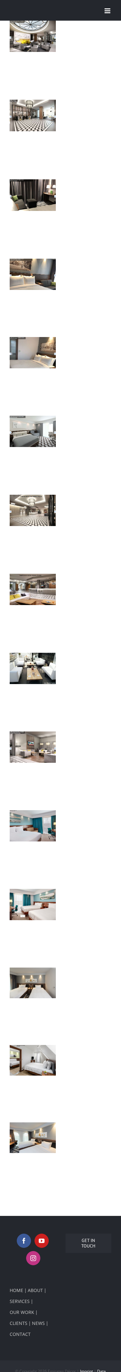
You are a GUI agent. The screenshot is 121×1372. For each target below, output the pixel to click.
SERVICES (20, 1301)
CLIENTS (18, 1323)
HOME (16, 1290)
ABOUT (35, 1290)
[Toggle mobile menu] (108, 10)
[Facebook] (24, 1241)
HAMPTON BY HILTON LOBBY (31, 39)
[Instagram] (33, 1258)
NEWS (38, 1323)
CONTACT (20, 1334)
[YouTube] (42, 1241)
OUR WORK (22, 1312)
